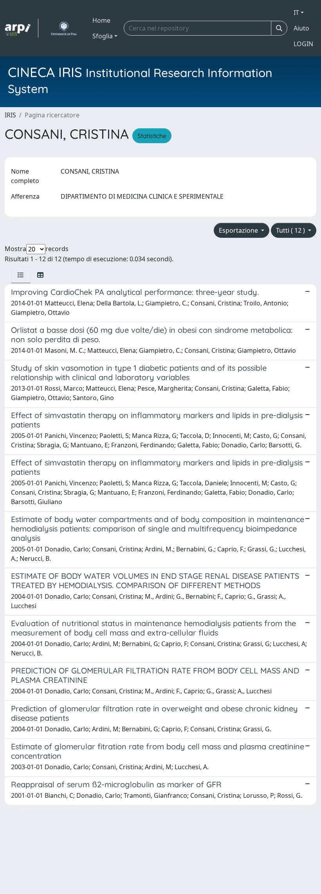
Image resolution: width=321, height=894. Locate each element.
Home (101, 20)
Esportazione (239, 230)
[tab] (21, 275)
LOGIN (303, 43)
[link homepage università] (64, 28)
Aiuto (301, 28)
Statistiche (151, 136)
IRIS (10, 115)
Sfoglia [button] (102, 36)
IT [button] (296, 12)
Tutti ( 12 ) (291, 230)
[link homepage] (21, 28)
